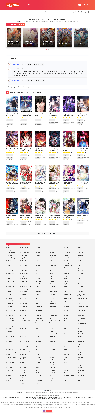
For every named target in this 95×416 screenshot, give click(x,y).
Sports (23, 258)
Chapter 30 (51, 191)
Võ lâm (66, 378)
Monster (80, 357)
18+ (37, 273)
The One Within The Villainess (67, 183)
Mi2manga (31, 5)
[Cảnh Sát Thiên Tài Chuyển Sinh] (12, 104)
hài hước (80, 273)
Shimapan (67, 347)
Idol (22, 380)
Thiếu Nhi (24, 271)
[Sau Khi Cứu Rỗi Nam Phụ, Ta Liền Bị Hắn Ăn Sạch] (26, 206)
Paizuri (9, 291)
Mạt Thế (23, 375)
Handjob (52, 339)
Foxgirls (80, 352)
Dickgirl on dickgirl (83, 362)
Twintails (80, 347)
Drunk (23, 349)
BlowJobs (80, 301)
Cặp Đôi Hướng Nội (82, 215)
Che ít (51, 326)
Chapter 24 (37, 221)
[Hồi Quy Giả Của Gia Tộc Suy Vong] (26, 139)
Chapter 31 (51, 188)
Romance (38, 250)
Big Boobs (52, 301)
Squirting (24, 328)
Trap (51, 352)
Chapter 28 (66, 191)
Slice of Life (24, 250)
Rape (79, 321)
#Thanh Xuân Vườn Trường (81, 295)
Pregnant (38, 315)
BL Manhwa (67, 273)
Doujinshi (24, 265)
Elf (36, 298)
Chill (51, 375)
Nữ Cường (38, 247)
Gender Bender (82, 263)
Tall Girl (80, 354)
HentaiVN (24, 331)
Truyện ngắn (67, 289)
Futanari (23, 336)
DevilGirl (66, 310)
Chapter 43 (66, 221)
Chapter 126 (52, 224)
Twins (51, 354)
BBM (51, 380)
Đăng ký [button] (85, 12)
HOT (79, 380)
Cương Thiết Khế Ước (11, 216)
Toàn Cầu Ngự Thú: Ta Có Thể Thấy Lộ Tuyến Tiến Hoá (82, 150)
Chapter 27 (66, 155)
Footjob (66, 357)
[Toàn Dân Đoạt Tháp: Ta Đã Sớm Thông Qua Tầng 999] (26, 104)
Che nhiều (67, 326)
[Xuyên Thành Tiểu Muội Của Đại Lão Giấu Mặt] (54, 206)
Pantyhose (53, 347)
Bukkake (9, 331)
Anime (51, 263)
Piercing (38, 357)
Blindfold (52, 360)
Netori (9, 339)
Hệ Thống (24, 291)
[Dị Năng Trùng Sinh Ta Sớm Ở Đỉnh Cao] (12, 172)
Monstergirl (10, 362)
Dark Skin (24, 303)
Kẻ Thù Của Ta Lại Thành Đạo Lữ (82, 114)
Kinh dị (9, 294)
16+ (51, 271)
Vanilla (80, 331)
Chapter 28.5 (66, 188)
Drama (80, 250)
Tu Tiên (38, 278)
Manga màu (10, 378)
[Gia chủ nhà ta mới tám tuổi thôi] (69, 206)
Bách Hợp (24, 284)
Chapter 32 (80, 188)
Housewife (53, 336)
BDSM (79, 349)
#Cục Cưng (53, 306)
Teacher (38, 339)
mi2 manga (44, 397)
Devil (65, 352)
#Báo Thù (38, 341)
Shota (79, 313)
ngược (66, 276)
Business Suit (11, 367)
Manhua (24, 12)
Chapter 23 (37, 224)
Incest (66, 336)
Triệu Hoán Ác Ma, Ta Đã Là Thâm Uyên (40, 150)
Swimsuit (38, 360)
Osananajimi (25, 367)
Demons (38, 294)
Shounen (38, 255)
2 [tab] (48, 49)
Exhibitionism (39, 334)
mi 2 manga (51, 397)
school (80, 276)
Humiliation (53, 303)
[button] (79, 5)
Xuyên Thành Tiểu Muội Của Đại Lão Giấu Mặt (54, 217)
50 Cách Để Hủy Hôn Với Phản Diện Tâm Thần (40, 217)
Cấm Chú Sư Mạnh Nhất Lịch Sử (54, 149)
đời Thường (81, 370)
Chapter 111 (65, 120)
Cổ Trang (80, 286)
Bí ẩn (8, 373)
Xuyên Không (11, 258)
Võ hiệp (23, 294)
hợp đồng (52, 276)
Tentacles (10, 349)
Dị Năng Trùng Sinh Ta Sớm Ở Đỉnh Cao (12, 183)
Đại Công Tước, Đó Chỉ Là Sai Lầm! (40, 183)
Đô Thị (51, 289)
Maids (37, 331)
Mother (80, 336)
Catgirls (66, 367)
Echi (79, 278)
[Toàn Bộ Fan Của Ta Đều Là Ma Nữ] (54, 104)
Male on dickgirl (25, 352)
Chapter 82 (37, 155)
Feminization (81, 310)
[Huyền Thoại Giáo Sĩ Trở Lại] (12, 139)
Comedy (9, 255)
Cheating (10, 303)
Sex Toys (38, 352)
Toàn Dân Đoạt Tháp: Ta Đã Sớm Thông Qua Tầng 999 (25, 116)
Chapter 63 (80, 120)
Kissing (66, 323)
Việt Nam (38, 271)
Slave (65, 349)
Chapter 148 (23, 157)
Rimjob (66, 339)
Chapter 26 (66, 157)
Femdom (9, 328)
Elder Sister (39, 370)
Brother (9, 365)
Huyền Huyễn (53, 291)
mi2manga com (73, 397)
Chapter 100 (80, 157)
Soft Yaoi (66, 271)
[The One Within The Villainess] (69, 172)
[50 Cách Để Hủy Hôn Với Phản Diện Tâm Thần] (40, 206)
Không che (39, 318)
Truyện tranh (11, 286)
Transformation (54, 365)
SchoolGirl (10, 301)
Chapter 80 (51, 157)
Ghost (37, 367)
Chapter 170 (9, 120)
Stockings (81, 315)
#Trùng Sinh (11, 310)
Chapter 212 (9, 157)
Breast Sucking (82, 323)
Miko (8, 383)
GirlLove (52, 284)
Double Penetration (23, 357)
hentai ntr (48, 398)
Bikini (51, 310)
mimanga (27, 397)
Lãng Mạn (38, 281)
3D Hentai (10, 315)
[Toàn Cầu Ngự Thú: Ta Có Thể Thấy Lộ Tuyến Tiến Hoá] (83, 139)
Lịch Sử (23, 373)
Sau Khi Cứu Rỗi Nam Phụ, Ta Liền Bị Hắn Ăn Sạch (26, 217)
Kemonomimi (39, 378)
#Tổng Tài (67, 306)
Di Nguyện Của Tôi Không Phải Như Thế (54, 183)
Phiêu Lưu (52, 281)
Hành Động (10, 281)
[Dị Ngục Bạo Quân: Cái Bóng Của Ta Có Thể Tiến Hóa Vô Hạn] (69, 104)
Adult (79, 260)
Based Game (81, 334)
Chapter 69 (23, 124)
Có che (23, 298)
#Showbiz (24, 310)
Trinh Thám (53, 265)
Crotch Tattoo (11, 357)
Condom (9, 306)
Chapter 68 (51, 122)
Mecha (38, 265)
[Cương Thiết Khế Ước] (12, 206)
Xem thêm (52, 12)
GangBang (53, 349)
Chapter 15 (23, 224)
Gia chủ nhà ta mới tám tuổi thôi (68, 216)
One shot (10, 271)
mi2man (38, 397)
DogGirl (52, 362)
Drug (65, 362)
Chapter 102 (9, 191)
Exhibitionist (53, 334)
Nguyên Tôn (80, 44)
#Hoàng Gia (81, 318)
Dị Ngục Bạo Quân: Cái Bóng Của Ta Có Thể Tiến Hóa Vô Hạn (69, 116)
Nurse (37, 365)
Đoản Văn (66, 247)
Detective (38, 291)
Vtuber (23, 318)
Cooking (66, 263)
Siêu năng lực (25, 378)
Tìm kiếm (86, 5)
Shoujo (23, 260)
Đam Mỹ (66, 260)
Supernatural (11, 252)
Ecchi (79, 247)
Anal (51, 318)
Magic (65, 291)
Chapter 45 (37, 188)
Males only (24, 365)
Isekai (65, 278)
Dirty (37, 383)
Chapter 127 (52, 221)
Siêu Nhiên (67, 370)
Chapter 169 (9, 124)
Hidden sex (67, 321)
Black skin (38, 354)
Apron (9, 347)
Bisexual (23, 354)
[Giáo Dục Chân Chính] (40, 104)
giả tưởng (10, 276)
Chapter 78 (9, 224)
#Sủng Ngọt (67, 294)
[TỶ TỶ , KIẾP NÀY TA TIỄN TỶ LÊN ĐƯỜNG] (83, 172)
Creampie (81, 326)
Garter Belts (39, 347)
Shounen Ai (24, 263)
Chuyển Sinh (25, 252)
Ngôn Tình (10, 247)
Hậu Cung (10, 375)
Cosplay (52, 357)
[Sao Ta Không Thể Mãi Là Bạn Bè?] (26, 172)
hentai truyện (81, 397)
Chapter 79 (9, 221)
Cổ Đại (51, 247)
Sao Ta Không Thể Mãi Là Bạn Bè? (25, 183)
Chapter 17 (23, 188)
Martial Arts (67, 258)
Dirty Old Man (25, 339)
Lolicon (23, 315)
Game (9, 289)
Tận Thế (80, 378)
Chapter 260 (38, 124)
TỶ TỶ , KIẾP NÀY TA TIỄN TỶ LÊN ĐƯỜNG (82, 183)
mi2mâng (11, 397)
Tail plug (52, 367)
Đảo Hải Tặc (63, 44)
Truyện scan (24, 273)
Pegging (66, 354)
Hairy (65, 318)
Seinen (52, 258)
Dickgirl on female (69, 375)
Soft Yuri (80, 268)
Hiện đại (52, 273)
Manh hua (38, 375)
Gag (65, 360)
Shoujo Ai (80, 271)
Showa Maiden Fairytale (67, 149)
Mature (38, 263)
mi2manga (5, 397)
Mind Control (11, 336)
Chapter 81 (37, 157)
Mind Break (53, 313)
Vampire (38, 362)
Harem (9, 260)
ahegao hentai (42, 398)
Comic (9, 265)
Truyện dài (53, 286)
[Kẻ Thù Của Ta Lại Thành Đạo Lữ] (83, 104)
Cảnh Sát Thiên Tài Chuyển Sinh (12, 114)
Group (66, 328)
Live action (10, 273)
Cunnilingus (24, 334)
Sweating (10, 326)
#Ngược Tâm (11, 298)
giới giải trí (24, 278)
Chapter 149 (23, 155)
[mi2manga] (12, 4)
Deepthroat (39, 306)
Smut (79, 265)
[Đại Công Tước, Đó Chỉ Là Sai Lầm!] (40, 172)
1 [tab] (47, 49)
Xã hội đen (53, 378)
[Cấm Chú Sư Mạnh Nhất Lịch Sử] (54, 139)
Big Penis (66, 301)
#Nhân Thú (81, 341)
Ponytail (80, 365)
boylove (23, 276)
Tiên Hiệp (52, 294)
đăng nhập (15, 87)
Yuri (51, 278)
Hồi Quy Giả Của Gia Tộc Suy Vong (26, 149)
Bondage (10, 334)
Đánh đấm (67, 373)
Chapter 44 (37, 191)
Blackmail (38, 336)
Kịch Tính (24, 281)
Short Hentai (81, 375)
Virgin (65, 331)
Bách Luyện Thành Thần (29, 43)
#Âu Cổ (9, 341)
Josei (51, 260)
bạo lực (38, 276)
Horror (37, 260)
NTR (37, 289)
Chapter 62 (80, 122)
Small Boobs (53, 315)
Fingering (52, 328)
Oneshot (80, 284)
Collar (9, 354)
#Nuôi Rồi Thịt (25, 341)
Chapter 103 (9, 188)
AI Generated (68, 365)
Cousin (9, 380)
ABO (79, 281)
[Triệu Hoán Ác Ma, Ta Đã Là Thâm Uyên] (40, 139)
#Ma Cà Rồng (11, 321)
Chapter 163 (80, 220)
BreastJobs (39, 326)
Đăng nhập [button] (77, 12)
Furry (23, 326)
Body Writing (39, 380)
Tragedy (80, 255)
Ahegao (38, 286)
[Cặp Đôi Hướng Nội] (83, 206)
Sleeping (52, 370)
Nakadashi (67, 313)
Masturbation (68, 298)
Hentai (9, 284)
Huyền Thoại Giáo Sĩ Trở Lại (12, 149)
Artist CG (66, 315)
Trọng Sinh (24, 247)
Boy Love (66, 284)
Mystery (52, 252)
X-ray (37, 328)
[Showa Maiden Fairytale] (69, 139)
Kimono (80, 360)
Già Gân (38, 373)
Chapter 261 (38, 120)
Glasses (52, 298)
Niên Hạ (80, 289)
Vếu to (66, 286)
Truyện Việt (10, 318)
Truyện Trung (53, 373)
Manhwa (15, 12)
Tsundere (52, 331)
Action (32, 12)
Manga (8, 12)
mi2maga (33, 397)
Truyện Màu (67, 252)
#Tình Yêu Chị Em (26, 321)
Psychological (25, 255)
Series (65, 334)
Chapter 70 (23, 120)
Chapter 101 (80, 155)
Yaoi (8, 278)
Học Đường (24, 289)
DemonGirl (24, 347)
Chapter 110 (66, 122)
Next (90, 38)
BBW (22, 301)
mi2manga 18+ (58, 397)
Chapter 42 (66, 224)
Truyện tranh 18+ (42, 12)
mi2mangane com (19, 397)
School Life (53, 250)
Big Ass (38, 301)
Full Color (38, 303)
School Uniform (82, 298)
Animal (80, 367)
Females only (39, 349)
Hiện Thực (80, 291)
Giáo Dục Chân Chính (39, 114)
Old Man (80, 339)
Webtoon (80, 258)
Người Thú (38, 284)
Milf (65, 303)
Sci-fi (37, 258)
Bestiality (10, 370)
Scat (22, 383)
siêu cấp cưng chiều (57, 398)
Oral (79, 303)
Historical (10, 263)
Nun (79, 328)
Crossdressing (11, 352)
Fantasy (66, 255)
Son (65, 380)
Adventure (53, 255)
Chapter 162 (80, 223)
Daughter (24, 306)
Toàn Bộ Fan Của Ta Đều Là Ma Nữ (54, 114)
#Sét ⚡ (80, 344)
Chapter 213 (9, 155)
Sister (23, 362)
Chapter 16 (23, 191)
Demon (23, 370)
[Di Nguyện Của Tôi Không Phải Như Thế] (54, 172)
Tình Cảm (66, 281)
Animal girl (81, 373)
